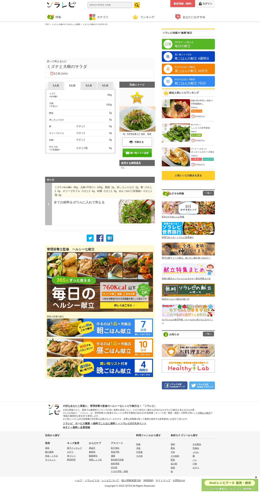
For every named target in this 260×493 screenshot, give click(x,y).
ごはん (196, 452)
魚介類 (174, 464)
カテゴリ (102, 17)
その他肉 (175, 456)
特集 (58, 17)
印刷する (139, 142)
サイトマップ (163, 480)
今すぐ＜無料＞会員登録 (76, 427)
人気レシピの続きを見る (188, 175)
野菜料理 (71, 459)
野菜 (173, 460)
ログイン (207, 3)
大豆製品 (197, 444)
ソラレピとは (92, 480)
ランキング (147, 17)
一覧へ (208, 193)
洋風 (138, 448)
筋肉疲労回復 (117, 459)
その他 (139, 456)
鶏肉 (173, 444)
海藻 (173, 467)
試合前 (114, 467)
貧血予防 (115, 452)
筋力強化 (115, 448)
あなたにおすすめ (194, 17)
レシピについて (110, 480)
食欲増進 (115, 463)
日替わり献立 (204, 413)
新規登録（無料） (183, 3)
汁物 (195, 464)
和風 (138, 444)
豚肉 (173, 448)
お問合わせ (179, 480)
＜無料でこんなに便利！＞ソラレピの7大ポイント (118, 423)
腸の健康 (49, 452)
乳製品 (196, 448)
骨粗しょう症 (95, 459)
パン (195, 460)
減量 (113, 456)
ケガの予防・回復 (119, 471)
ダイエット (50, 459)
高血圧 (92, 448)
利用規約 (148, 480)
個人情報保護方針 (131, 480)
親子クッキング (74, 448)
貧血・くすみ (51, 456)
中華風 (139, 452)
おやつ (70, 452)
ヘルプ (78, 480)
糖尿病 (92, 452)
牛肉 (173, 452)
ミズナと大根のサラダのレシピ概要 (66, 24)
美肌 (47, 448)
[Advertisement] (100, 41)
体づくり (71, 456)
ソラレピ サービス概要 (76, 423)
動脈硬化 (93, 456)
